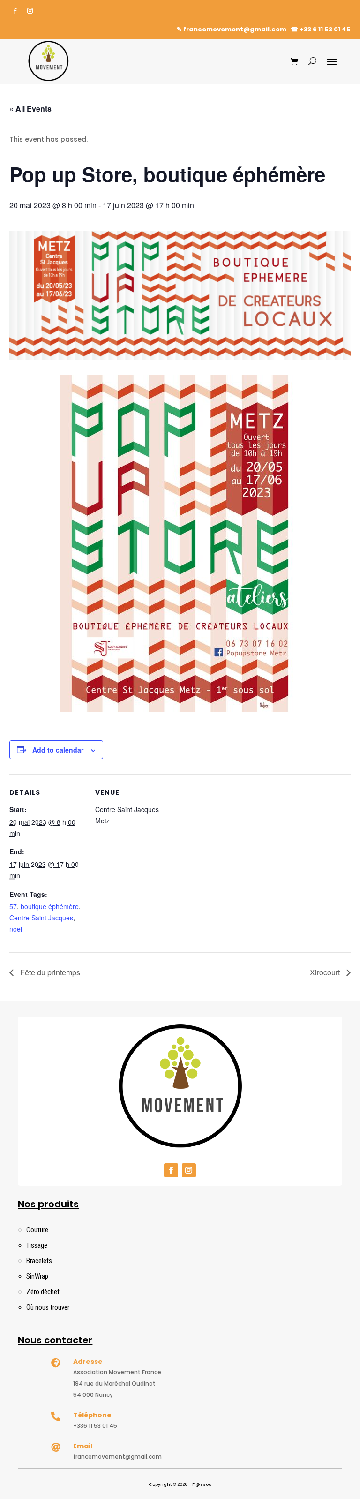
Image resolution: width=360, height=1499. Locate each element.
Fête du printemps (49, 972)
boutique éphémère (50, 906)
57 (13, 906)
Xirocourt (326, 972)
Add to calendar (57, 749)
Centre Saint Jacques (41, 917)
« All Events (30, 108)
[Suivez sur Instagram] (30, 10)
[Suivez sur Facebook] (15, 10)
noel (15, 929)
